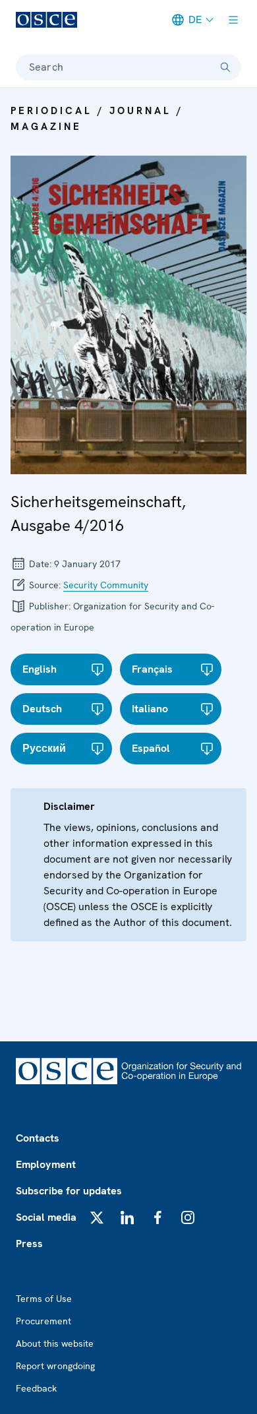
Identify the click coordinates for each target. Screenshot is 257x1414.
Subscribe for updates (69, 1191)
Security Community (105, 585)
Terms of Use (44, 1299)
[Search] (225, 67)
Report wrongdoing (55, 1366)
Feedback (36, 1388)
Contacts (37, 1138)
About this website (55, 1343)
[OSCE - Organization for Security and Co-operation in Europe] (46, 20)
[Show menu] (233, 20)
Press (29, 1243)
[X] (97, 1217)
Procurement (43, 1321)
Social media (46, 1217)
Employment (46, 1164)
